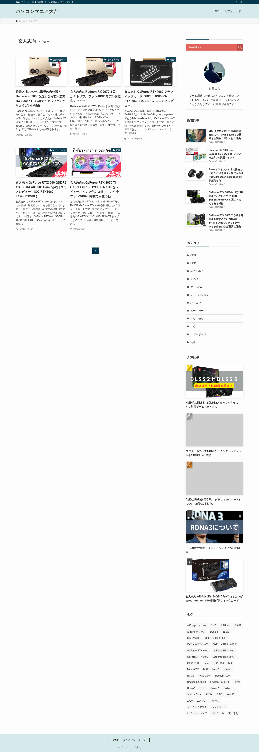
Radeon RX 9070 (219, 682)
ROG (202, 688)
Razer (236, 682)
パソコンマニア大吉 (37, 11)
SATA (227, 688)
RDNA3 (191, 688)
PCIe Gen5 (205, 675)
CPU (193, 255)
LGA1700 (219, 663)
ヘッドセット (198, 318)
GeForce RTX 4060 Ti (225, 644)
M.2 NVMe (196, 271)
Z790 (190, 700)
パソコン (195, 302)
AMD (213, 625)
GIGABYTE (193, 663)
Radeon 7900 (222, 675)
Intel (206, 663)
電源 (193, 342)
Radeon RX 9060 (196, 682)
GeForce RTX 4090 (223, 650)
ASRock (225, 625)
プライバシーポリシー (135, 740)
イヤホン (215, 700)
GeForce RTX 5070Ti (224, 656)
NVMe (190, 675)
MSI (205, 669)
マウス (194, 326)
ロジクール (217, 713)
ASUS (238, 625)
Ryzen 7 (214, 688)
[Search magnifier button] (240, 47)
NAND (215, 669)
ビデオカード (198, 310)
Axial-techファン (196, 631)
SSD (219, 694)
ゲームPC (196, 287)
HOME (115, 740)
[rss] (235, 2)
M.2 (230, 663)
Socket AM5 (194, 694)
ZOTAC (201, 700)
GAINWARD (193, 638)
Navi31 (227, 669)
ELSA (225, 631)
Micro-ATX (193, 669)
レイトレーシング (197, 713)
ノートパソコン (199, 295)
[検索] (240, 2)
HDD (193, 263)
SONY (208, 694)
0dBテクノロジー (196, 625)
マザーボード (198, 334)
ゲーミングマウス (197, 707)
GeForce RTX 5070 (197, 656)
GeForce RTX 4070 (197, 650)
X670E (230, 694)
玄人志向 (233, 713)
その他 (194, 279)
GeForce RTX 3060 (215, 638)
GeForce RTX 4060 (197, 644)
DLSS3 (214, 631)
